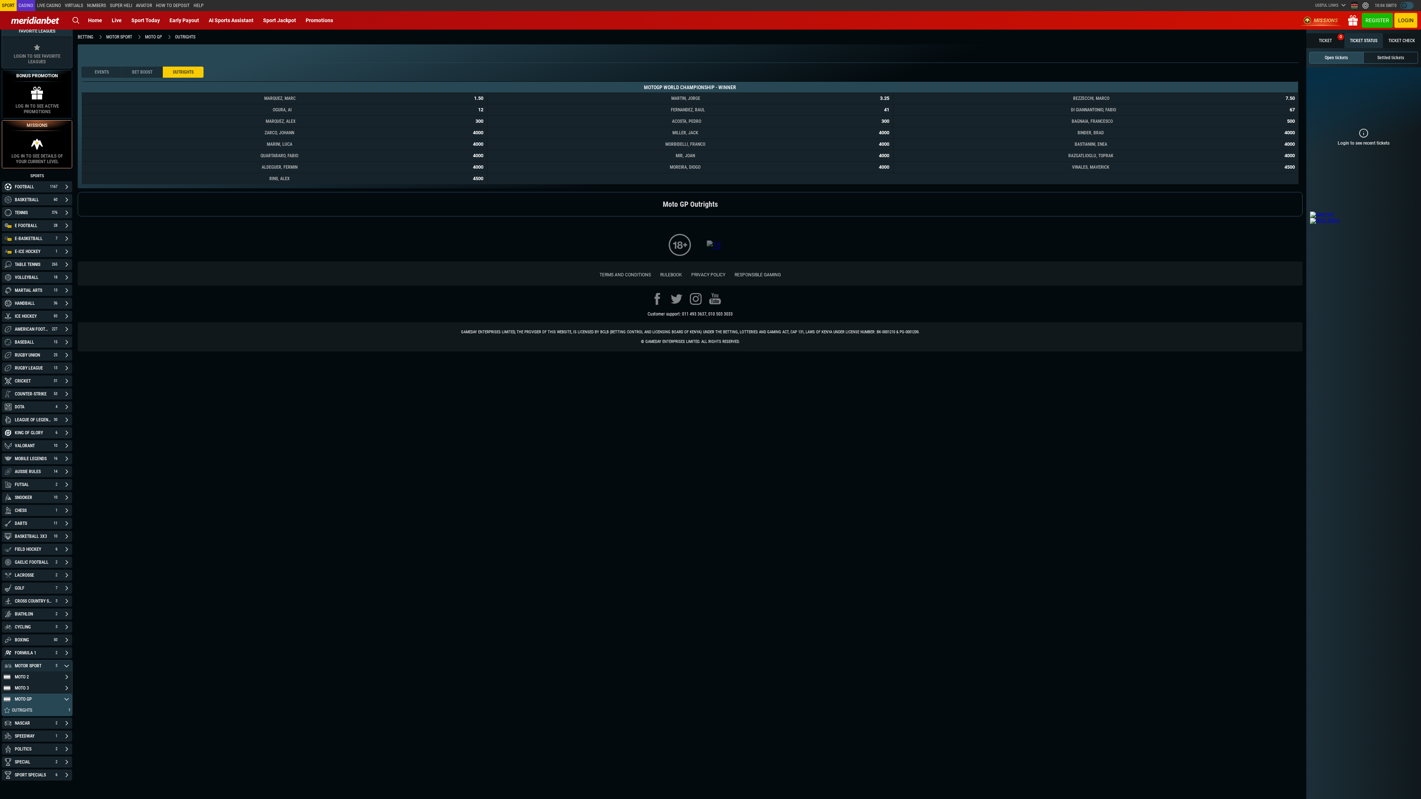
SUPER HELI (121, 5)
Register (1377, 20)
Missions (1326, 20)
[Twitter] (676, 299)
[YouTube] (715, 299)
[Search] (75, 20)
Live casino (49, 5)
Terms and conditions (625, 274)
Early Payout (184, 20)
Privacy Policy (708, 274)
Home (95, 20)
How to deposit (173, 5)
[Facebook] (657, 299)
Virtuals (74, 5)
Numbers (96, 5)
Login (1406, 20)
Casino (26, 5)
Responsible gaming (758, 274)
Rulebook (671, 274)
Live (117, 20)
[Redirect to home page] (35, 20)
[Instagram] (696, 299)
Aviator (144, 5)
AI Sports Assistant (231, 20)
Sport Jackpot (279, 20)
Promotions (319, 20)
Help (199, 5)
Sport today (145, 20)
